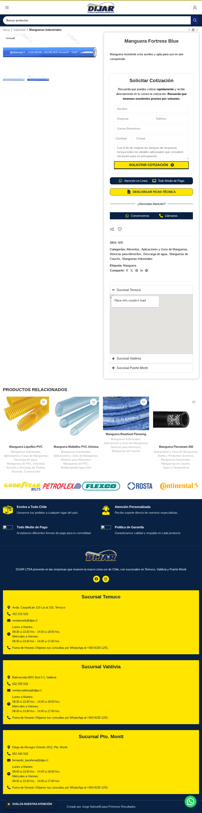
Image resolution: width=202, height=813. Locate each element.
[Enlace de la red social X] (131, 270)
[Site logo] (101, 7)
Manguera (129, 265)
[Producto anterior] (189, 30)
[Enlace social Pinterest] (136, 270)
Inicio (6, 29)
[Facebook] (96, 579)
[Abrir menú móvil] (7, 7)
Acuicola (17, 471)
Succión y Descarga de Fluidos (25, 467)
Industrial (19, 29)
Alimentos (132, 249)
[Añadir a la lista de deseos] (120, 229)
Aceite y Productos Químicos (176, 455)
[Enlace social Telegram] (146, 270)
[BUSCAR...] (195, 20)
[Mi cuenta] (195, 7)
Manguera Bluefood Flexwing (126, 434)
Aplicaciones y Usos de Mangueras (164, 249)
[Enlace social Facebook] (127, 270)
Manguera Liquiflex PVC (26, 446)
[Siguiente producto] (197, 30)
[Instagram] (105, 579)
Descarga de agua (155, 254)
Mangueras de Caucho (126, 451)
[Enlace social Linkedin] (141, 270)
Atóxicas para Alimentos (125, 254)
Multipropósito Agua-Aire (76, 467)
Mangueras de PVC (19, 463)
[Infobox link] (50, 512)
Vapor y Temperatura (176, 467)
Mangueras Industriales (45, 29)
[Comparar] (112, 229)
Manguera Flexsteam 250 (176, 446)
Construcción (32, 471)
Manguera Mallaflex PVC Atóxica (76, 446)
